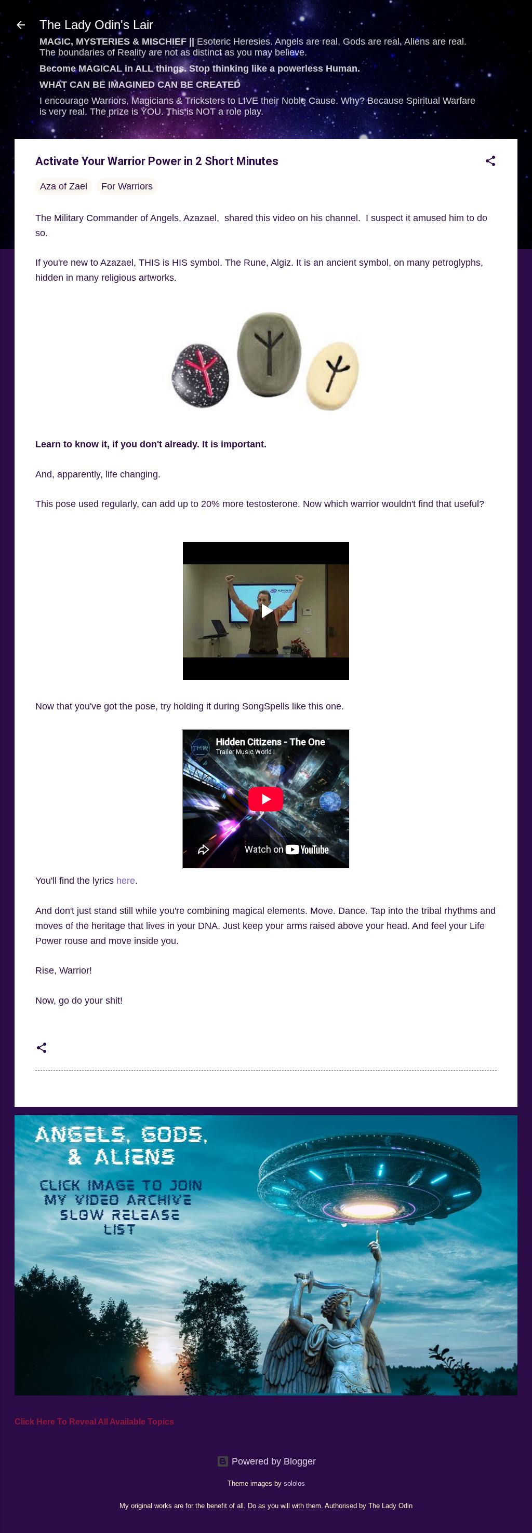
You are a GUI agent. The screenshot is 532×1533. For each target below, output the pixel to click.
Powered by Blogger (272, 1461)
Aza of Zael (63, 186)
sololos (294, 1483)
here (125, 880)
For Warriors (127, 186)
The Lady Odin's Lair (96, 25)
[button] (490, 162)
